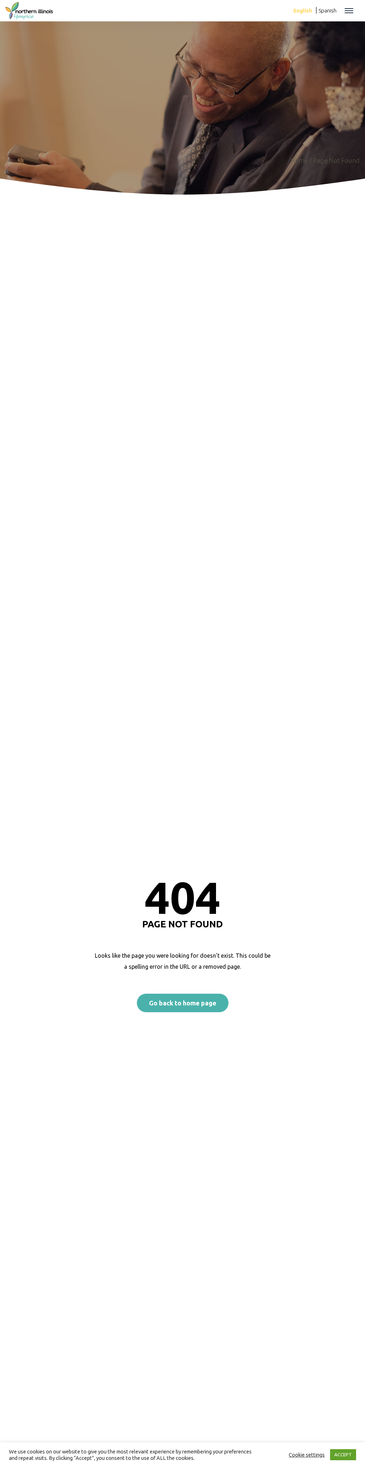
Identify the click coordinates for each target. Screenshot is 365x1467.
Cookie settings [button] (307, 1455)
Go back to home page (182, 1003)
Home (299, 160)
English (302, 10)
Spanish (327, 10)
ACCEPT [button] (343, 1454)
